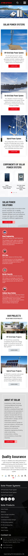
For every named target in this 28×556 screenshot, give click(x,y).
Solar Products (7, 505)
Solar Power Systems (10, 485)
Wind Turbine (4, 530)
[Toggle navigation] (25, 2)
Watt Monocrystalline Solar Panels (7, 187)
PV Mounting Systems (7, 522)
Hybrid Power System (7, 495)
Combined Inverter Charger (8, 519)
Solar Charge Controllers (8, 514)
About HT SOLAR (12, 399)
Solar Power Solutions (8, 203)
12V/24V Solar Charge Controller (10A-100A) (21, 187)
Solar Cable (4, 527)
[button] (11, 192)
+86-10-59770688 (7, 547)
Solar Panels (4, 509)
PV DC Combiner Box (7, 525)
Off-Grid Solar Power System (9, 489)
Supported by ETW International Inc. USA (14, 554)
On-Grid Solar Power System (9, 492)
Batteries (3, 512)
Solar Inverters (5, 517)
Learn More (14, 66)
